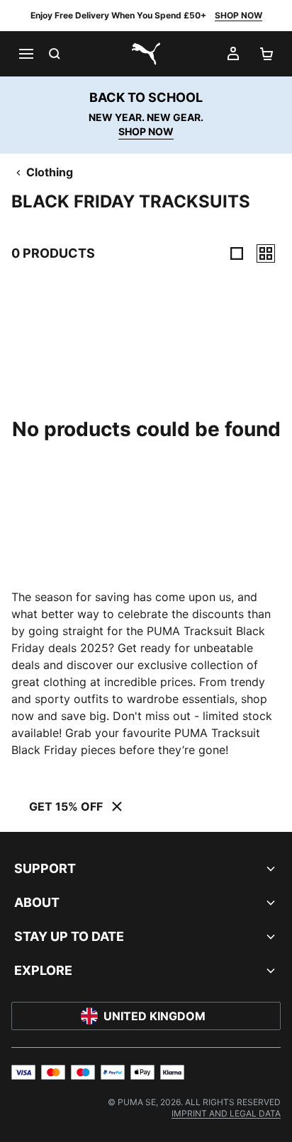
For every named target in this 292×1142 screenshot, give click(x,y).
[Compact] (237, 253)
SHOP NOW (238, 15)
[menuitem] (226, 1113)
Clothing (49, 172)
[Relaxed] (266, 253)
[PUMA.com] (146, 54)
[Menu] (25, 54)
